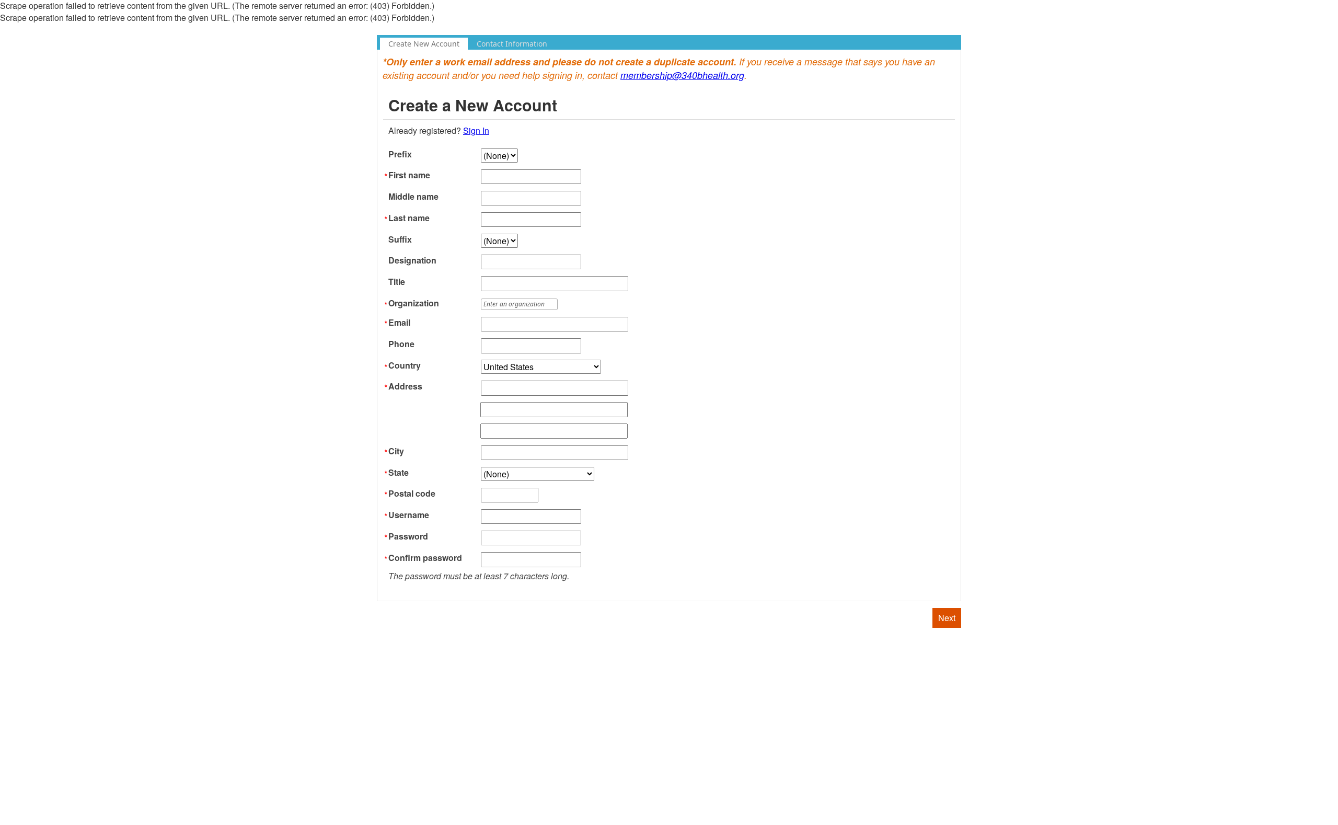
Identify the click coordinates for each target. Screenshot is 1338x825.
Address (405, 386)
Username (408, 515)
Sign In (476, 130)
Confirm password (425, 558)
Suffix (400, 239)
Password (408, 536)
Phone (401, 344)
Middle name (413, 196)
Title (396, 282)
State (398, 472)
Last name (409, 218)
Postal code (411, 493)
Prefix (400, 154)
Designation (412, 260)
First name (409, 175)
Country (404, 365)
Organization (413, 303)
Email (399, 322)
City (396, 451)
